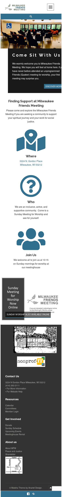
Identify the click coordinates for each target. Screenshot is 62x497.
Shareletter (10, 454)
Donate (8, 425)
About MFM (10, 448)
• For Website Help (13, 391)
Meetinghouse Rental (15, 434)
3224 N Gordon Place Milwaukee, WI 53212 (25, 382)
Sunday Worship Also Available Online (28, 314)
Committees (10, 408)
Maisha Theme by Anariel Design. (27, 487)
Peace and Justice (13, 451)
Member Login (12, 411)
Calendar (9, 405)
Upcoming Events (13, 431)
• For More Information (15, 388)
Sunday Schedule (13, 428)
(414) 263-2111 (12, 385)
